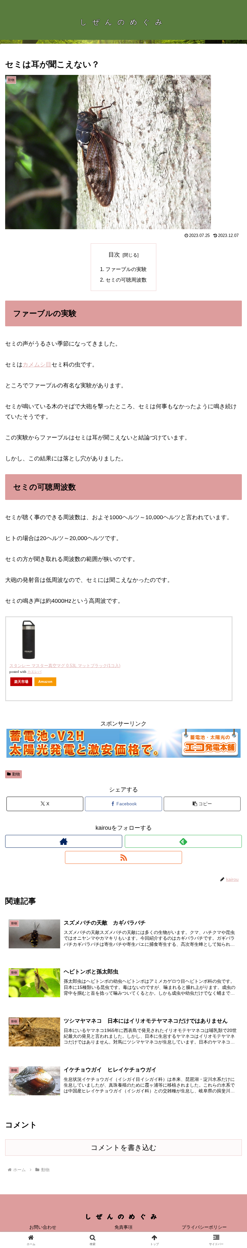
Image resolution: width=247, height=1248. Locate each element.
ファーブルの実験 (126, 269)
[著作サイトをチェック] (63, 841)
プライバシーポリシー (204, 1227)
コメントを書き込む (124, 1148)
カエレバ (34, 672)
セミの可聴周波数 (126, 280)
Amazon (45, 681)
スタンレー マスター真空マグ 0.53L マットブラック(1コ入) (64, 665)
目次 (114, 254)
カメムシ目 (37, 364)
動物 (16, 774)
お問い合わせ (42, 1227)
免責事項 (123, 1227)
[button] (202, 804)
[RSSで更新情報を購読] (123, 857)
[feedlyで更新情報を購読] (183, 841)
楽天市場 (21, 681)
